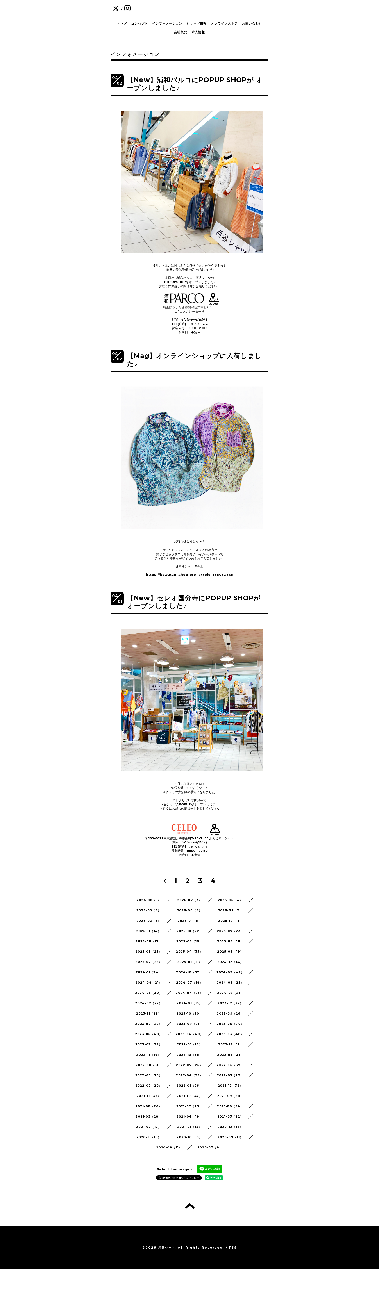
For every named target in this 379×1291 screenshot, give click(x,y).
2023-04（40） (189, 1034)
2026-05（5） (148, 910)
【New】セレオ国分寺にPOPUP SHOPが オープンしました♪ (194, 602)
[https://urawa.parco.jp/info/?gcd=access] (213, 303)
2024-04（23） (189, 993)
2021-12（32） (230, 1086)
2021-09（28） (230, 1096)
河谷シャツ (166, 1248)
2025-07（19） (189, 941)
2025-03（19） (230, 952)
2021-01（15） (189, 1127)
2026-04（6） (189, 910)
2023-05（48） (148, 1034)
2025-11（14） (148, 931)
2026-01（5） (190, 921)
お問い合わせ (252, 23)
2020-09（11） (230, 1137)
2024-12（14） (230, 962)
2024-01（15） (189, 1003)
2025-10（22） (189, 931)
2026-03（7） (230, 910)
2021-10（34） (189, 1096)
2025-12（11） (230, 921)
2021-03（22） (230, 1116)
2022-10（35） (189, 1055)
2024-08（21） (148, 982)
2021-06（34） (230, 1106)
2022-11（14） (148, 1055)
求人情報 (198, 32)
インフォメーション (167, 23)
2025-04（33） (189, 952)
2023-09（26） (230, 1013)
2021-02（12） (148, 1127)
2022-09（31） (230, 1055)
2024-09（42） (230, 972)
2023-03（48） (230, 1034)
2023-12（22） (230, 1003)
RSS (233, 1248)
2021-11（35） (148, 1096)
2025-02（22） (148, 962)
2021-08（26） (149, 1106)
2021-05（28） (149, 1116)
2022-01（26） (189, 1086)
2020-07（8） (209, 1147)
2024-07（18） (189, 982)
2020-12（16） (230, 1127)
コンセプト (139, 23)
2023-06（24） (230, 1024)
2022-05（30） (148, 1075)
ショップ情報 (197, 23)
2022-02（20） (148, 1086)
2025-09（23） (230, 931)
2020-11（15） (148, 1137)
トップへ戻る (190, 1206)
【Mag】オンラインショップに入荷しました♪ (194, 360)
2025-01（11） (189, 962)
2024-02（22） (148, 1003)
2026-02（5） (148, 921)
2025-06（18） (230, 941)
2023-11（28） (148, 1013)
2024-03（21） (230, 993)
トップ (122, 23)
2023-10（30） (189, 1013)
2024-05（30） (148, 993)
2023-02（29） (148, 1044)
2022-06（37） (230, 1065)
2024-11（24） (149, 972)
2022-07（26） (189, 1065)
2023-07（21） (189, 1024)
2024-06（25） (230, 982)
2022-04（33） (189, 1075)
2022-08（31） (149, 1065)
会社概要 (180, 32)
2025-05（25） (148, 952)
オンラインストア (224, 23)
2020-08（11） (169, 1147)
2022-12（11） (230, 1044)
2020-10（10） (189, 1137)
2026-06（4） (230, 900)
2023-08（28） (148, 1024)
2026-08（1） (149, 900)
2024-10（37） (189, 972)
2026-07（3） (189, 900)
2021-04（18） (189, 1116)
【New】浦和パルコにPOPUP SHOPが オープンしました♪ (195, 84)
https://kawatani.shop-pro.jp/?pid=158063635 (189, 575)
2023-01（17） (189, 1044)
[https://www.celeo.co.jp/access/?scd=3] (214, 834)
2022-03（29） (230, 1075)
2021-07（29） (189, 1106)
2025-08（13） (149, 941)
